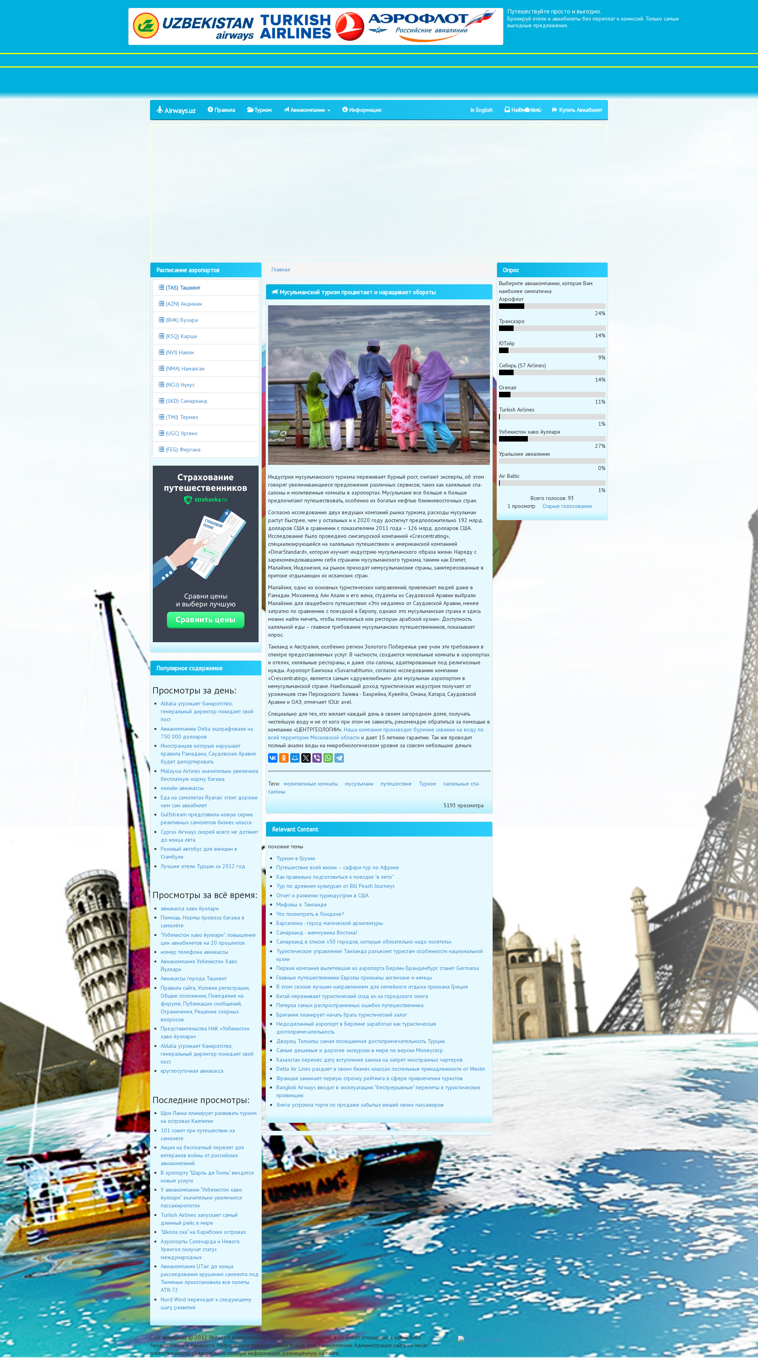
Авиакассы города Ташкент (194, 978)
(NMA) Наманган (184, 368)
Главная (281, 269)
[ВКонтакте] (273, 758)
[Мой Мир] (295, 758)
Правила (224, 109)
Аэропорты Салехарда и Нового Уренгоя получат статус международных (200, 1249)
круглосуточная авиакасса (192, 1070)
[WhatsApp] (328, 758)
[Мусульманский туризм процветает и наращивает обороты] (379, 384)
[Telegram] (339, 758)
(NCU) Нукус (179, 384)
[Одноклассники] (284, 758)
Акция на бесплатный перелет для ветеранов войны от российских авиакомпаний (202, 1155)
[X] (306, 758)
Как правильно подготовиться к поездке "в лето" (335, 876)
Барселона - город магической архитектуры (329, 923)
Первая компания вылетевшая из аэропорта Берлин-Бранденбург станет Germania (377, 968)
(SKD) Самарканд (185, 400)
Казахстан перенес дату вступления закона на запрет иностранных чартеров (369, 1059)
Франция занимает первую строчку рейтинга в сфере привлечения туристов (369, 1078)
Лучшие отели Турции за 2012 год (203, 866)
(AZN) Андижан (183, 303)
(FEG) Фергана (182, 449)
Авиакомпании (307, 109)
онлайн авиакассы (182, 787)
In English (481, 109)
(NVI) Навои (179, 352)
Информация (364, 109)
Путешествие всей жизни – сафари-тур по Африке (337, 867)
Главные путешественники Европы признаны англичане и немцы (354, 977)
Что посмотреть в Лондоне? (310, 913)
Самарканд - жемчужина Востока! (316, 932)
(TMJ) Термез (181, 417)
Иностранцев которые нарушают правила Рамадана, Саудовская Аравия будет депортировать (208, 753)
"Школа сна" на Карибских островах (203, 1231)
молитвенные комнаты (311, 783)
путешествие (396, 783)
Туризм (262, 109)
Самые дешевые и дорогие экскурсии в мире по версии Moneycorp (359, 1050)
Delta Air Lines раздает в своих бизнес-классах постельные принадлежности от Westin (380, 1068)
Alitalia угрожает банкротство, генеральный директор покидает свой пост (207, 711)
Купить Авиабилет (580, 109)
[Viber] (317, 758)
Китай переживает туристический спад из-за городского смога (352, 996)
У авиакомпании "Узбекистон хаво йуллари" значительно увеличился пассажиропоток (201, 1197)
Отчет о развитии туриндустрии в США (322, 895)
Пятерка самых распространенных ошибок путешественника (350, 1005)
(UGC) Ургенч (180, 433)
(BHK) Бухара (181, 319)
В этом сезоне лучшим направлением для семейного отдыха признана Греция (372, 986)
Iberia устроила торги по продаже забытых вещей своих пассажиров (360, 1104)
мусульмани (359, 783)
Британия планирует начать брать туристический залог (341, 1014)
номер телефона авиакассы (194, 951)
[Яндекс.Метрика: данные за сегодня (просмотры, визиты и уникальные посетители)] (480, 1340)
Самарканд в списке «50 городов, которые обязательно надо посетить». (364, 941)
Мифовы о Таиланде (301, 904)
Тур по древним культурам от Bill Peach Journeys (335, 885)
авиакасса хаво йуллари (190, 908)
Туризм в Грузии (295, 858)
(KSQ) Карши (180, 336)
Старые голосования (567, 505)
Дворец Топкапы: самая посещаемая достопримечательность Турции (360, 1041)
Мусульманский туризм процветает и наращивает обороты (357, 292)
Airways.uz (179, 110)
